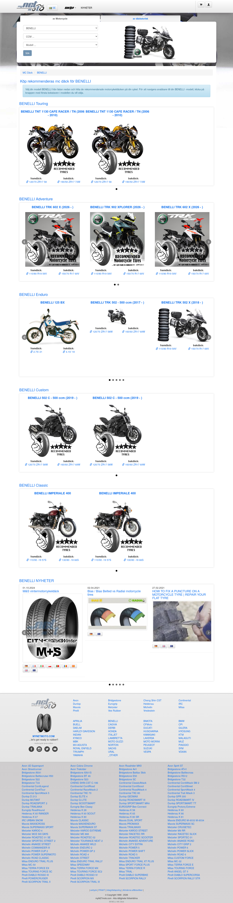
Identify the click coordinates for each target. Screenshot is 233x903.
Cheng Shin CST (152, 700)
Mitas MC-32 (174, 861)
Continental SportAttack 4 (181, 789)
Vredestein (149, 710)
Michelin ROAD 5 (128, 854)
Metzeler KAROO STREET (133, 830)
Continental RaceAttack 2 (84, 789)
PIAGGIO (184, 745)
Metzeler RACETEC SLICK (182, 834)
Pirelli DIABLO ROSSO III (35, 875)
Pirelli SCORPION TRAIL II (36, 881)
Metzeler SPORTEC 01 (180, 837)
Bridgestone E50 (128, 776)
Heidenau (148, 703)
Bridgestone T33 (31, 782)
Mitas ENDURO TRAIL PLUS (37, 861)
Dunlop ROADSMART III (132, 799)
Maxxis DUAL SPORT (130, 820)
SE (54, 7)
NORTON (113, 745)
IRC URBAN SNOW (32, 820)
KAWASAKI (149, 734)
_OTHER (113, 755)
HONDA (112, 731)
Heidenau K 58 (127, 810)
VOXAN (182, 751)
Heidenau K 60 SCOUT (83, 813)
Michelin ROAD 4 (79, 854)
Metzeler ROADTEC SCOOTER (136, 837)
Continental (185, 700)
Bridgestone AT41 (177, 769)
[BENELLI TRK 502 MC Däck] (117, 316)
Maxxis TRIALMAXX (130, 827)
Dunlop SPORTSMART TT (182, 803)
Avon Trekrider (78, 769)
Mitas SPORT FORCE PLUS (134, 864)
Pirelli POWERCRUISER (35, 878)
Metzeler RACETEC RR (131, 834)
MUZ (181, 741)
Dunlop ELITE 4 (79, 796)
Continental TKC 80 (129, 793)
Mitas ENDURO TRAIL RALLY (86, 861)
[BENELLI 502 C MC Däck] (52, 430)
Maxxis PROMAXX (129, 823)
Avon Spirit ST (175, 765)
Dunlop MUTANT (31, 799)
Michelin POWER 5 (129, 847)
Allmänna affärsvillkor (133, 889)
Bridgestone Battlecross (180, 772)
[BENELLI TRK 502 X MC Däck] (182, 325)
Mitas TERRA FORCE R (132, 868)
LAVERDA (148, 738)
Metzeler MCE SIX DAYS (35, 834)
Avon (75, 700)
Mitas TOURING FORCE (181, 868)
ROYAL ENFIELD (82, 748)
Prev (24, 242)
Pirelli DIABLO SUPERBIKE (133, 875)
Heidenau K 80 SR (129, 817)
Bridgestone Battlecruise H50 (37, 776)
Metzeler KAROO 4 (32, 830)
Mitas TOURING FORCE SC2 (86, 871)
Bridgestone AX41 (31, 772)
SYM (181, 748)
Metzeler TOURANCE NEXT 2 (86, 840)
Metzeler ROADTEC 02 (82, 837)
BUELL (77, 724)
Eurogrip (112, 703)
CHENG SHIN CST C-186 (84, 782)
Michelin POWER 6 (178, 847)
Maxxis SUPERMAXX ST (83, 827)
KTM (181, 734)
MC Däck (28, 72)
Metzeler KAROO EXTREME (85, 830)
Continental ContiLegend (35, 786)
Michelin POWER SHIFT (132, 851)
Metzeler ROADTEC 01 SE (36, 837)
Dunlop (77, 703)
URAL (111, 751)
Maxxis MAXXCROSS (33, 823)
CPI (181, 724)
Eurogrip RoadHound (33, 810)
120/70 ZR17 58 (37, 181)
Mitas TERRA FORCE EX (35, 868)
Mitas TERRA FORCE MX (84, 868)
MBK (75, 741)
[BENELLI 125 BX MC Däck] (52, 326)
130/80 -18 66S (70, 560)
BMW (181, 721)
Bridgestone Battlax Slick (132, 772)
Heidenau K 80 (78, 817)
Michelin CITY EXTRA (131, 844)
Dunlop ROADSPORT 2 (34, 803)
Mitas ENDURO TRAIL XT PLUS (136, 861)
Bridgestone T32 (177, 779)
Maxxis (77, 707)
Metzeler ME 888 (79, 834)
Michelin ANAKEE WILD (83, 844)
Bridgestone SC (127, 779)
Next (208, 242)
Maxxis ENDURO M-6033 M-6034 (186, 820)
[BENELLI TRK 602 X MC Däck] (52, 239)
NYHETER (86, 7)
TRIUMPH (78, 751)
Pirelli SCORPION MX (82, 878)
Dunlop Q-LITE (78, 799)
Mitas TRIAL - (126, 871)
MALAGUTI (185, 738)
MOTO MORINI (151, 741)
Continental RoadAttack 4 (133, 789)
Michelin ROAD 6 (177, 854)
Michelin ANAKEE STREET (36, 844)
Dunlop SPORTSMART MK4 (134, 803)
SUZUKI (147, 748)
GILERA (183, 727)
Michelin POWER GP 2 (82, 851)
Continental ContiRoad (82, 786)
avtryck (93, 889)
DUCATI (147, 727)
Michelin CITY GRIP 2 (179, 844)
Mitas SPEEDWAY (80, 864)
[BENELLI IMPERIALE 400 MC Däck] (52, 525)
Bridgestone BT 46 (80, 776)
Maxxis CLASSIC (79, 820)
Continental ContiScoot (131, 786)
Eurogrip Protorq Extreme (181, 806)
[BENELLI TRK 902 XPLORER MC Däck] (117, 239)
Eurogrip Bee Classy (81, 806)
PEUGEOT (149, 745)
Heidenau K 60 (176, 810)
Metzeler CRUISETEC (179, 827)
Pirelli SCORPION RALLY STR (184, 878)
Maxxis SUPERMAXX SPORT (38, 827)
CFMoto (147, 724)
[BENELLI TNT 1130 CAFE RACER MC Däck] (52, 147)
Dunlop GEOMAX (128, 796)
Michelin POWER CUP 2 (35, 851)
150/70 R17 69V (70, 273)
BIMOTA (147, 721)
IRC (181, 703)
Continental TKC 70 (80, 793)
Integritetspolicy (114, 889)
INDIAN (77, 734)
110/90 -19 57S (37, 560)
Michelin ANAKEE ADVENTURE (136, 840)
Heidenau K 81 (176, 817)
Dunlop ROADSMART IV (181, 799)
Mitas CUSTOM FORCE (180, 857)
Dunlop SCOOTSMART (83, 803)
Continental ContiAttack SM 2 (183, 782)
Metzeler (113, 707)
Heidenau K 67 (30, 817)
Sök (27, 53)
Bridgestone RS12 (177, 776)
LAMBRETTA (115, 738)
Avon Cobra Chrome (81, 765)
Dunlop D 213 (29, 796)
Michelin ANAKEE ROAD (181, 840)
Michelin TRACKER (129, 857)
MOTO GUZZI (115, 741)
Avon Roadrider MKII (130, 765)
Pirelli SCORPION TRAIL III (85, 881)
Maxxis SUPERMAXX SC (181, 823)
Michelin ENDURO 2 (81, 847)
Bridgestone (114, 700)
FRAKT (101, 889)
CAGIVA (112, 724)
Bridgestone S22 (31, 779)
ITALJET (112, 734)
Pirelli (76, 710)
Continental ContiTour (33, 789)
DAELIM (77, 727)
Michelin (147, 707)
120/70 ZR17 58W (102, 331)
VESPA (147, 751)
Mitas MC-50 (29, 864)
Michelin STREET (79, 857)
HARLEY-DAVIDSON (84, 731)
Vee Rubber (114, 710)
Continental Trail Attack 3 (181, 793)
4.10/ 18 (70, 351)
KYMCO (77, 738)
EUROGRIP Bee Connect (132, 806)
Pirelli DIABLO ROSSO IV (84, 875)
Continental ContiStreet (180, 786)
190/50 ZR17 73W (70, 181)
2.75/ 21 (37, 351)
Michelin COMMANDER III (36, 847)
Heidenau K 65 (127, 813)
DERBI (111, 727)
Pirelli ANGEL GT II (178, 871)
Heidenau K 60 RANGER (35, 813)
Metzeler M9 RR (176, 830)
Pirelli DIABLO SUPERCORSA (184, 875)
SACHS (112, 748)
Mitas (181, 707)
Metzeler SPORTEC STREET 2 (38, 840)
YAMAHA (78, 755)
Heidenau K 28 (78, 810)
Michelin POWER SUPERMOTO (39, 854)
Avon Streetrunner (32, 769)
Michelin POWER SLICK (181, 851)
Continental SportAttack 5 (35, 793)
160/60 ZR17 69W (135, 331)
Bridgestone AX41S (80, 772)
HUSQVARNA (150, 731)
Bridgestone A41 (128, 769)
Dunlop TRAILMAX (32, 806)
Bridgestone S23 (79, 779)
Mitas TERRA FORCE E (180, 864)
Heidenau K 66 (176, 813)
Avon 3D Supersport (33, 765)
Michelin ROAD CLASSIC (35, 857)
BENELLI (42, 72)
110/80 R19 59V (37, 273)
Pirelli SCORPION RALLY (132, 878)
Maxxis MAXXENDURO (83, 823)
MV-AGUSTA (80, 745)
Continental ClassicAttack (132, 782)
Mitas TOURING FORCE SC (37, 871)
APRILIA (77, 721)
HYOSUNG (184, 731)
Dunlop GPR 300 (177, 796)
